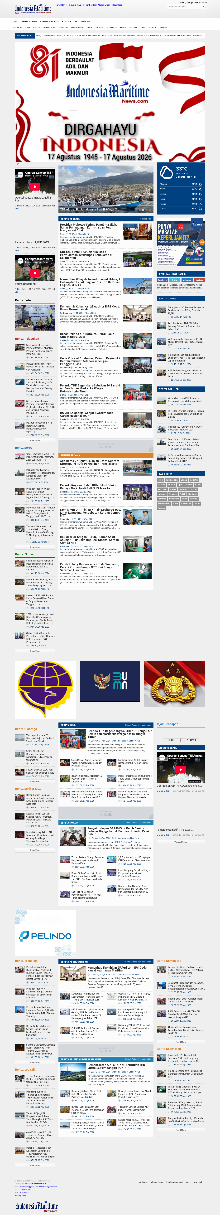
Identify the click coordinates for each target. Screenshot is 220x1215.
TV (76, 21)
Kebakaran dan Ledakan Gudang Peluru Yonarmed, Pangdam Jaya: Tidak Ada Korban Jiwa (39, 818)
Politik (182, 494)
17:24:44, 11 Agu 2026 (129, 1035)
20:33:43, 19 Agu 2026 (37, 416)
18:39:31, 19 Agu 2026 (129, 1100)
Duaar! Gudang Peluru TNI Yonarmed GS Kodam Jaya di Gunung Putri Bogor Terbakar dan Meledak (40, 837)
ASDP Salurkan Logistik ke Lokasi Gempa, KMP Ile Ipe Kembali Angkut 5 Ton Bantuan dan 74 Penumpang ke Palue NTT (87, 1014)
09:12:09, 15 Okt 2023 (37, 608)
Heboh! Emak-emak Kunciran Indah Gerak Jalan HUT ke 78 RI (185, 1000)
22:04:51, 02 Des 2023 (179, 380)
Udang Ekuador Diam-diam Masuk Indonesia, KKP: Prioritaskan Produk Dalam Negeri (134, 1094)
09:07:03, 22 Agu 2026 (82, 1022)
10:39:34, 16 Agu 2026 (37, 373)
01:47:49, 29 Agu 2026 (77, 234)
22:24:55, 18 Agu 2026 (37, 395)
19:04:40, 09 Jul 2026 (37, 982)
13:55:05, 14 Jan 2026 (179, 317)
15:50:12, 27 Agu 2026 (77, 419)
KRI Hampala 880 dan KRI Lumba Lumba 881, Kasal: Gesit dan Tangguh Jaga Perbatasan (186, 357)
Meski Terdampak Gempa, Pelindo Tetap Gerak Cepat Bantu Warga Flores (135, 778)
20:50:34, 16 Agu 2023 (37, 627)
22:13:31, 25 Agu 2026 (82, 519)
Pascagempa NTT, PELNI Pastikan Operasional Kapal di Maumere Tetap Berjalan (132, 1012)
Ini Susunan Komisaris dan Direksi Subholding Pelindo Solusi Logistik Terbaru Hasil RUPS (185, 458)
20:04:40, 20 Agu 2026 (129, 785)
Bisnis (143, 27)
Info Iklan (60, 5)
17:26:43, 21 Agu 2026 (82, 885)
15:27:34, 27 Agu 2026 (113, 1072)
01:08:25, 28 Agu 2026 (77, 261)
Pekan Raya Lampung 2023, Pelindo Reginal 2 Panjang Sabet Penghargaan (39, 582)
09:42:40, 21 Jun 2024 (179, 405)
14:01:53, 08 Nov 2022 (37, 1057)
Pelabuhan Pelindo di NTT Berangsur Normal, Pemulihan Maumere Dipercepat (39, 427)
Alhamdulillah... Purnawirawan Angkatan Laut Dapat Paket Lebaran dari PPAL (186, 1030)
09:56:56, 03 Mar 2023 (179, 465)
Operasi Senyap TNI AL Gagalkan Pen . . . (33, 199)
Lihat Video (163, 791)
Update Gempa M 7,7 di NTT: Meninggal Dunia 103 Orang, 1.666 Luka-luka (40, 456)
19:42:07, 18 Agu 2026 (129, 1113)
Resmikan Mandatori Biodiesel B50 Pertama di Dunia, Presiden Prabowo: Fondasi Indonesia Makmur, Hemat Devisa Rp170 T (39, 973)
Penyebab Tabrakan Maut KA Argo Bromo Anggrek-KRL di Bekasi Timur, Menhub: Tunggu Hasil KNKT (40, 512)
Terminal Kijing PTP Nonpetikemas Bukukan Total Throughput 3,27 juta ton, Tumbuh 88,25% (39, 1118)
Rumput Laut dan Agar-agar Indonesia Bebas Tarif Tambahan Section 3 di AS (87, 1109)
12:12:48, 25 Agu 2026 (82, 769)
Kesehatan (17, 27)
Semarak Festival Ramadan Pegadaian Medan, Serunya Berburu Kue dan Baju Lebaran (39, 565)
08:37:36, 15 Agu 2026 (37, 1126)
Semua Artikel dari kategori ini (138, 725)
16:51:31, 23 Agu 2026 (82, 574)
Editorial (100, 27)
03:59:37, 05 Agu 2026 (37, 1160)
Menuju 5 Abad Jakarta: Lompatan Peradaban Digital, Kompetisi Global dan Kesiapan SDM (40, 474)
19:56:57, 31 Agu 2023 (179, 992)
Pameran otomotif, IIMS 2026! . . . (33, 242)
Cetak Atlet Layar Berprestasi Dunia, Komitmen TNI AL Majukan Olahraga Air (39, 755)
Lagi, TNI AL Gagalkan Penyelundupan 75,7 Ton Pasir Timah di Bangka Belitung (86, 894)
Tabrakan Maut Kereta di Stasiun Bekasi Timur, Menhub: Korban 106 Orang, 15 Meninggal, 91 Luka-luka (40, 531)
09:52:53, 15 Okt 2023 (179, 420)
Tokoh (197, 503)
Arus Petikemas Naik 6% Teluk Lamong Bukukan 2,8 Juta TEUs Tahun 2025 (184, 326)
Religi (160, 480)
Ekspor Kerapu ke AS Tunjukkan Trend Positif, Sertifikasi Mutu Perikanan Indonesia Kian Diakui (134, 1122)
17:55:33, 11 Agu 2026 (179, 1125)
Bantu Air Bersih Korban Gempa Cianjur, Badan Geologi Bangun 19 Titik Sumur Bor (38, 1030)
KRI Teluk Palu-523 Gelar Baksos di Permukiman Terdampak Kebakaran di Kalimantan (146, 35)
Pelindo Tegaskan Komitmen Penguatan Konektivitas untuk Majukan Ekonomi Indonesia (133, 794)
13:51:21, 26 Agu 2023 (179, 1005)
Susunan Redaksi (49, 21)
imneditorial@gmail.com (48, 1187)
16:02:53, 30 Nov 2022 (37, 1038)
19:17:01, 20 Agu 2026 (82, 1132)
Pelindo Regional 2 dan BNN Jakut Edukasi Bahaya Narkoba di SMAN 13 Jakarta (89, 486)
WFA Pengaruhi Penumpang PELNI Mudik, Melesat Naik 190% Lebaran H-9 (185, 341)
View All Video (180, 842)
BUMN (198, 485)
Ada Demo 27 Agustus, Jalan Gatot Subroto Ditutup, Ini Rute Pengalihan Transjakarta (90, 462)
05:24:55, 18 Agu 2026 (129, 801)
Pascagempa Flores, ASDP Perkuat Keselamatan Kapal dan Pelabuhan (40, 366)
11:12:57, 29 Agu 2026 (37, 745)
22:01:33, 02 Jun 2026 (37, 501)
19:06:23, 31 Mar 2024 (37, 807)
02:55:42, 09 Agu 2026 (129, 895)
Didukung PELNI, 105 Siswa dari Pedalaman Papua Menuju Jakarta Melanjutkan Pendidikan (135, 1028)
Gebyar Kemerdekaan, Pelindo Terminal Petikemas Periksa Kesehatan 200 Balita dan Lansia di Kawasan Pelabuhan (40, 407)
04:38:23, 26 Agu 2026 (37, 463)
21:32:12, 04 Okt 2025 (179, 433)
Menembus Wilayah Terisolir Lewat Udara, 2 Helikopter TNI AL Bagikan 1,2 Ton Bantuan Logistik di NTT (90, 282)
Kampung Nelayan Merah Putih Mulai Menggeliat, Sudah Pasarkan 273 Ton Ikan (86, 1094)
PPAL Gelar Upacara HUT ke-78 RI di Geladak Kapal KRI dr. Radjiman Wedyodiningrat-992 (186, 1014)
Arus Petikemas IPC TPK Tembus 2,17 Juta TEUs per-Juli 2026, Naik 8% (40, 1135)
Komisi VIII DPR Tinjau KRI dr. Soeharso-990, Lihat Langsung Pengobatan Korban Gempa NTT (90, 512)
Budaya (161, 508)
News (175, 503)
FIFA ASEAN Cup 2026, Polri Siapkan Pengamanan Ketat (40, 771)
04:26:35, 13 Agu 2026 (129, 864)
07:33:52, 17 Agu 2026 (37, 435)
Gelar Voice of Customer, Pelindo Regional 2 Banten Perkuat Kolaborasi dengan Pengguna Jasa (90, 361)
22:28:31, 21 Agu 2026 (82, 867)
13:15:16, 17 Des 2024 (179, 364)
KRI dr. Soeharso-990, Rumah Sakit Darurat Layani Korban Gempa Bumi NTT (185, 1073)
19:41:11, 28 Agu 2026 (81, 367)
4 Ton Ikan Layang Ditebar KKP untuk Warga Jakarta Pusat (133, 1108)
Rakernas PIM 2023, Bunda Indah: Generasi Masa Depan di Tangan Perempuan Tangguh (40, 600)
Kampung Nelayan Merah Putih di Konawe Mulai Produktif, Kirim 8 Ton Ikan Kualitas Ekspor (87, 1125)
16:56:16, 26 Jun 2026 (37, 1020)
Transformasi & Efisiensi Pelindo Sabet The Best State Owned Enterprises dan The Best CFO (184, 442)
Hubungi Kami (75, 5)
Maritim (163, 27)
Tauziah (171, 485)
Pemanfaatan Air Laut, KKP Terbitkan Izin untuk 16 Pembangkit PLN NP (116, 1066)
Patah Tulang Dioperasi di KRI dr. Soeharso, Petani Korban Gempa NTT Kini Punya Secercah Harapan (89, 567)
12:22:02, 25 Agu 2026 (82, 785)
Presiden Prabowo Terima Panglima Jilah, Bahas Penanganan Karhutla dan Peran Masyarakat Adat (88, 227)
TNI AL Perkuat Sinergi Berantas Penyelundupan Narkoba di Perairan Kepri (87, 860)
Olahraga (63, 27)
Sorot (89, 27)
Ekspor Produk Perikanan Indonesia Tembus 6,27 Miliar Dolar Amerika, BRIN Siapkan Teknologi (40, 1012)
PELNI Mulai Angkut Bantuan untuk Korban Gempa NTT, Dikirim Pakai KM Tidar (85, 1031)
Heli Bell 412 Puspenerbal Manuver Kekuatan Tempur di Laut (185, 428)
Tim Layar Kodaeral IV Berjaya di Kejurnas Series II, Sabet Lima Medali (40, 738)
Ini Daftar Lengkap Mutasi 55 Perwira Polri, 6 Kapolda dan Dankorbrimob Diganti (186, 413)
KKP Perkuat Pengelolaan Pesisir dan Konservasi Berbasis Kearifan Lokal (185, 373)
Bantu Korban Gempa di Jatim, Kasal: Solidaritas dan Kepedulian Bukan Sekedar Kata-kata (40, 799)
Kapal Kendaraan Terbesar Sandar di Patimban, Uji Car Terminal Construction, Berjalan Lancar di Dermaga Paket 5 (39, 385)
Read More (35, 440)
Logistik (152, 27)
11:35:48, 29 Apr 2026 (37, 542)
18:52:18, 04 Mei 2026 (37, 520)
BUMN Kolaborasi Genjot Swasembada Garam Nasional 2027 (86, 414)
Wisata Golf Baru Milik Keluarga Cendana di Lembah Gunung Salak (185, 399)
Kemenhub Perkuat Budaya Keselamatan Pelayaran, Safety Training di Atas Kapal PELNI (87, 996)
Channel (85, 21)
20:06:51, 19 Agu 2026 (82, 901)
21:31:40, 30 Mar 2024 (37, 845)
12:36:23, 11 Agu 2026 (37, 1141)
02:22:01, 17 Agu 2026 (129, 1003)
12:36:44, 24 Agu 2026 (113, 838)
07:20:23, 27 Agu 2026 (77, 467)
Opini (27, 27)
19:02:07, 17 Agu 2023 (179, 1021)
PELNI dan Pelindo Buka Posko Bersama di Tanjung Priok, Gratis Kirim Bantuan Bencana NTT (87, 794)
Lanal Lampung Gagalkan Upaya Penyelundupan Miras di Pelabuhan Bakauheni (134, 873)
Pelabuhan (112, 27)
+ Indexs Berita (144, 219)
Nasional (133, 27)
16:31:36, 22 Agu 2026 (37, 1107)
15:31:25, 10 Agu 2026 (129, 880)
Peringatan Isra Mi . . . (26, 284)
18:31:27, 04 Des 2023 (179, 449)
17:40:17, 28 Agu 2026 (77, 289)
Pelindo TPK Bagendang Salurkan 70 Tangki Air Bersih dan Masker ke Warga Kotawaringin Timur (90, 388)
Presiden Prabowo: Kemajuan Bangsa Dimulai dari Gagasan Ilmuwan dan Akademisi (39, 993)
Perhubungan (77, 27)
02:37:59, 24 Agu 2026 (82, 1100)
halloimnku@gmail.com (29, 1187)
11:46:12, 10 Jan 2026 (179, 333)
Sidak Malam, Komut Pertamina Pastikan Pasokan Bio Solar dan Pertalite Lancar (86, 762)
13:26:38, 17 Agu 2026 (82, 1038)
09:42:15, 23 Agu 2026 (82, 546)
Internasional (49, 27)
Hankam (36, 27)
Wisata (184, 480)
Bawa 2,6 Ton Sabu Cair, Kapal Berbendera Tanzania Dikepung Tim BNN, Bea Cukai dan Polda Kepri (87, 877)
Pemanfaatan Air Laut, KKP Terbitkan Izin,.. (88, 209)
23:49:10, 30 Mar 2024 (37, 573)
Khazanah (162, 489)
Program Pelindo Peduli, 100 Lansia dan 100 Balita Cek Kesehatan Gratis (186, 1120)
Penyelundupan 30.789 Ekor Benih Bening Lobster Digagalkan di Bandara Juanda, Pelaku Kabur (119, 831)
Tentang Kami (29, 21)
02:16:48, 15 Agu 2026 (129, 1129)
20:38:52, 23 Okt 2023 (37, 589)
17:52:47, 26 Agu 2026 (37, 1085)
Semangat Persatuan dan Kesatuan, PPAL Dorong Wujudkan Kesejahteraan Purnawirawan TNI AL (186, 985)
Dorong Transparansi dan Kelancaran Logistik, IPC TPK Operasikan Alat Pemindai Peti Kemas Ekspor (40, 1152)
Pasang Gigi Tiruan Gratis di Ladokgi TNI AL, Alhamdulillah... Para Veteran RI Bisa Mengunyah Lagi (186, 970)
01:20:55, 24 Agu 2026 (82, 1003)
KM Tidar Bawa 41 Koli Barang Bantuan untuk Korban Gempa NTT (133, 762)
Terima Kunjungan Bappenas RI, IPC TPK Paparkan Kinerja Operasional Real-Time (40, 1078)
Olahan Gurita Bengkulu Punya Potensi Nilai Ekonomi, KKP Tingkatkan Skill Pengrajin (40, 638)
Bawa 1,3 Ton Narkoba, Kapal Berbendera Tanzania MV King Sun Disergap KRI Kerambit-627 (133, 888)
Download (117, 5)
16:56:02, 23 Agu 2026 (37, 763)
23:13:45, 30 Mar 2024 (37, 826)
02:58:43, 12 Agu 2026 (37, 776)
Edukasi (193, 499)
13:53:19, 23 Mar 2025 (179, 348)
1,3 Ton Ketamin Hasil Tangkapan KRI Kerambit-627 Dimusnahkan (134, 859)
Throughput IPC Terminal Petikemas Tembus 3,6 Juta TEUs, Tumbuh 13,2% (186, 310)
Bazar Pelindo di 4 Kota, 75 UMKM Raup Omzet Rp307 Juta (87, 335)
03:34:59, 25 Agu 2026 (79, 492)
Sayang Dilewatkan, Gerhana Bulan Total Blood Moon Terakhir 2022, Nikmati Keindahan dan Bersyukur (40, 1049)
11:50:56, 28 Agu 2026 (84, 313)
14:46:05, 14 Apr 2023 (179, 1037)
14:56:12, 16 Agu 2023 (37, 646)
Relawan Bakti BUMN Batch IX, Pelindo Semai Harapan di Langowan (86, 778)
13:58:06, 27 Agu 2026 (78, 395)
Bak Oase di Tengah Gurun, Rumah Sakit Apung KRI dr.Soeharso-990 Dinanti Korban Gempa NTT (89, 540)
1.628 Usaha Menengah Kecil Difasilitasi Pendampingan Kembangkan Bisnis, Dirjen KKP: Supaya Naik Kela (40, 619)
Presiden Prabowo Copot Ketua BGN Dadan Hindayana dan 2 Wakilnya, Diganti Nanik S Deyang (39, 493)
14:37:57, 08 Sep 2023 (179, 976)
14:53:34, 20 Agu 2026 (129, 769)
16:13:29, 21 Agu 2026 (82, 801)
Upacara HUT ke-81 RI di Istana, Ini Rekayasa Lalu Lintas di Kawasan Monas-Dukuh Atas (134, 996)
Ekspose (173, 494)
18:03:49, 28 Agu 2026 (77, 340)
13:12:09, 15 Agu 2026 (129, 1019)
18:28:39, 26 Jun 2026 (37, 1001)
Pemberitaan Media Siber (97, 5)
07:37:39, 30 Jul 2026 (37, 482)
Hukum (123, 27)
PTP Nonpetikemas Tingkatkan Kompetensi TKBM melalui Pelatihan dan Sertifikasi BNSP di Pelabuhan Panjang (40, 1097)
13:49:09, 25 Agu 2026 (179, 1080)
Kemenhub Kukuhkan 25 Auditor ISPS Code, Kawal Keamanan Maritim (69, 35)
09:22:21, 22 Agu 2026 (82, 1116)
